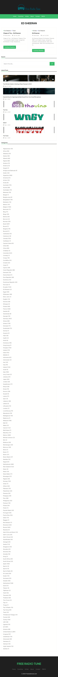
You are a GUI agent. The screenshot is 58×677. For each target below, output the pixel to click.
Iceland (5, 350)
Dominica (6, 280)
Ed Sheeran (7, 30)
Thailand (5, 597)
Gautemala (6, 313)
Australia (5, 185)
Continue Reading (10, 47)
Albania (5, 158)
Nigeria (5, 479)
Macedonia (6, 413)
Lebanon (5, 401)
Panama (5, 493)
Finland (5, 306)
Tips (4, 602)
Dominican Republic (9, 282)
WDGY (5, 122)
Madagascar (6, 415)
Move (4, 449)
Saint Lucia (6, 534)
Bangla (5, 195)
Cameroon (6, 236)
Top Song (6, 610)
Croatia (5, 263)
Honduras (6, 343)
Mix (4, 440)
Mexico (5, 435)
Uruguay (5, 634)
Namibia (5, 459)
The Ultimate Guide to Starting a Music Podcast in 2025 (17, 84)
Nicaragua (6, 476)
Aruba (5, 182)
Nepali (5, 462)
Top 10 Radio (6, 607)
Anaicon (5, 163)
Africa (4, 151)
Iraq (4, 364)
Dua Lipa (5, 284)
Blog (4, 212)
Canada (5, 238)
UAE (4, 622)
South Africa (6, 559)
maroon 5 (6, 428)
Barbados (6, 202)
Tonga (5, 605)
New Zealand (7, 466)
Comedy (5, 255)
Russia (5, 527)
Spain (4, 564)
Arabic (5, 173)
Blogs (4, 214)
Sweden (5, 580)
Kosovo (5, 391)
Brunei (5, 226)
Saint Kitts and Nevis (9, 532)
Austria (5, 187)
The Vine (5, 110)
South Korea (6, 561)
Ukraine (5, 629)
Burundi (5, 231)
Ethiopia (5, 304)
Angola (5, 168)
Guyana (5, 333)
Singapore (6, 547)
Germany (5, 318)
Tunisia (5, 617)
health (5, 338)
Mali (4, 423)
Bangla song (6, 197)
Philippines (6, 500)
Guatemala (6, 328)
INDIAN (5, 355)
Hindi (4, 340)
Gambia (5, 311)
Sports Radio (7, 571)
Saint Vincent (7, 537)
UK (4, 627)
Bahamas (5, 192)
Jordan (5, 381)
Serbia (5, 544)
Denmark (5, 272)
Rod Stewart (6, 522)
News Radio (6, 474)
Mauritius (6, 432)
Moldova (5, 442)
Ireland (5, 367)
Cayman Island (7, 243)
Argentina (6, 175)
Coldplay (5, 250)
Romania (5, 525)
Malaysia (5, 420)
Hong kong (6, 345)
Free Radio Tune (29, 663)
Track (14, 30)
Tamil (4, 593)
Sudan (5, 576)
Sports (5, 566)
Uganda (5, 624)
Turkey (5, 619)
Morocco (5, 447)
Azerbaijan (6, 190)
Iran (4, 362)
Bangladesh (6, 199)
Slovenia (5, 551)
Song (4, 556)
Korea (4, 389)
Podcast (5, 503)
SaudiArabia (6, 539)
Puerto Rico (6, 515)
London (5, 408)
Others (5, 486)
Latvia (5, 396)
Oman (4, 483)
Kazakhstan (6, 384)
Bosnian (5, 221)
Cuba (4, 265)
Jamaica (5, 377)
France (5, 309)
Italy (4, 372)
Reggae (5, 520)
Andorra (5, 165)
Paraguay (6, 496)
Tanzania (5, 595)
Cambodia (6, 233)
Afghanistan (6, 148)
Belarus (5, 204)
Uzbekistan (6, 636)
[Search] (52, 64)
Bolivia (5, 216)
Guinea (5, 330)
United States (7, 631)
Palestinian (6, 491)
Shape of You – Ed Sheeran (12, 33)
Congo (5, 258)
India (4, 352)
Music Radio (6, 457)
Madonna (6, 418)
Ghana (5, 321)
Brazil (4, 224)
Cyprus (5, 267)
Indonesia (6, 357)
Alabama (5, 153)
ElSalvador (6, 294)
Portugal (5, 513)
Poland (5, 505)
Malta (4, 425)
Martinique (6, 430)
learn (4, 398)
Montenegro (6, 445)
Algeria (5, 161)
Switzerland (6, 583)
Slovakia (5, 549)
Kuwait (5, 394)
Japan (5, 379)
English (5, 299)
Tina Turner (6, 600)
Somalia (5, 554)
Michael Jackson (8, 437)
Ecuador (5, 287)
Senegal (5, 542)
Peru (4, 498)
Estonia (5, 301)
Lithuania (5, 406)
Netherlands (6, 464)
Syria (4, 585)
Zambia (5, 648)
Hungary (5, 347)
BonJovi (5, 219)
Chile (4, 246)
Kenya (5, 386)
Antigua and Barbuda (9, 170)
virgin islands (7, 646)
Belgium (5, 207)
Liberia (5, 403)
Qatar (4, 517)
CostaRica (6, 260)
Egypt (4, 292)
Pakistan (5, 488)
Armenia (5, 178)
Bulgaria (5, 229)
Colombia (6, 253)
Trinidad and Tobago (9, 614)
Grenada (5, 326)
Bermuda (5, 209)
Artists (35, 30)
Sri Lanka (5, 573)
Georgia (5, 316)
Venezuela (6, 639)
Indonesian (6, 360)
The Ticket (5, 135)
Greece (5, 323)
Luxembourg (6, 411)
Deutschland (6, 275)
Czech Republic (7, 270)
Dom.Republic (7, 277)
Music (5, 452)
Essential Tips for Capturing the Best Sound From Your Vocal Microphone (22, 97)
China (4, 248)
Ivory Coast (6, 374)
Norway (5, 481)
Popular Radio (7, 510)
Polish (5, 508)
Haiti (4, 335)
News (4, 469)
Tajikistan (6, 590)
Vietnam (5, 644)
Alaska (5, 156)
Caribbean (6, 241)
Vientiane (6, 641)
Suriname (6, 578)
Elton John (6, 297)
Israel (4, 369)
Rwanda (5, 530)
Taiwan (5, 588)
